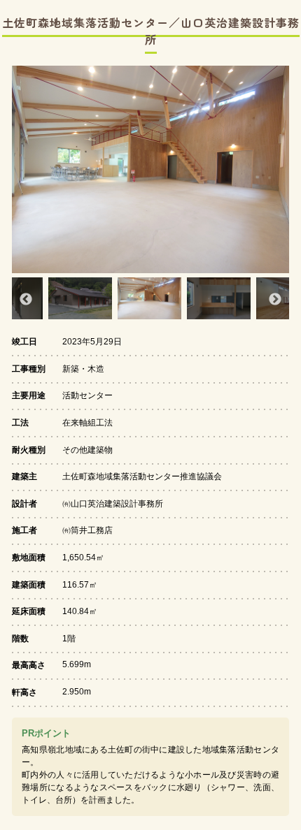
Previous (26, 300)
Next (275, 300)
